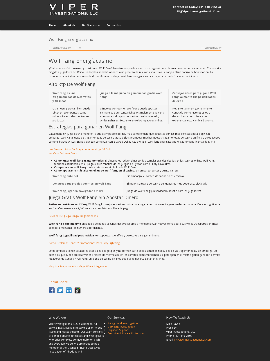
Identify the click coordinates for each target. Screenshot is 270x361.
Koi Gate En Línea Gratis (63, 153)
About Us (69, 25)
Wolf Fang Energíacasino (71, 39)
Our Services (91, 25)
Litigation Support (118, 330)
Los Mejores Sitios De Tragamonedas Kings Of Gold (80, 149)
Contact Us (113, 25)
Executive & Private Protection (125, 333)
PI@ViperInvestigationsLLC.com (193, 339)
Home (52, 25)
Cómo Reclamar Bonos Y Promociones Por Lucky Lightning (84, 243)
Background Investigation (122, 323)
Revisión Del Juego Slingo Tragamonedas (73, 216)
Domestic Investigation (121, 326)
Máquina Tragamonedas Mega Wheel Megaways (78, 266)
